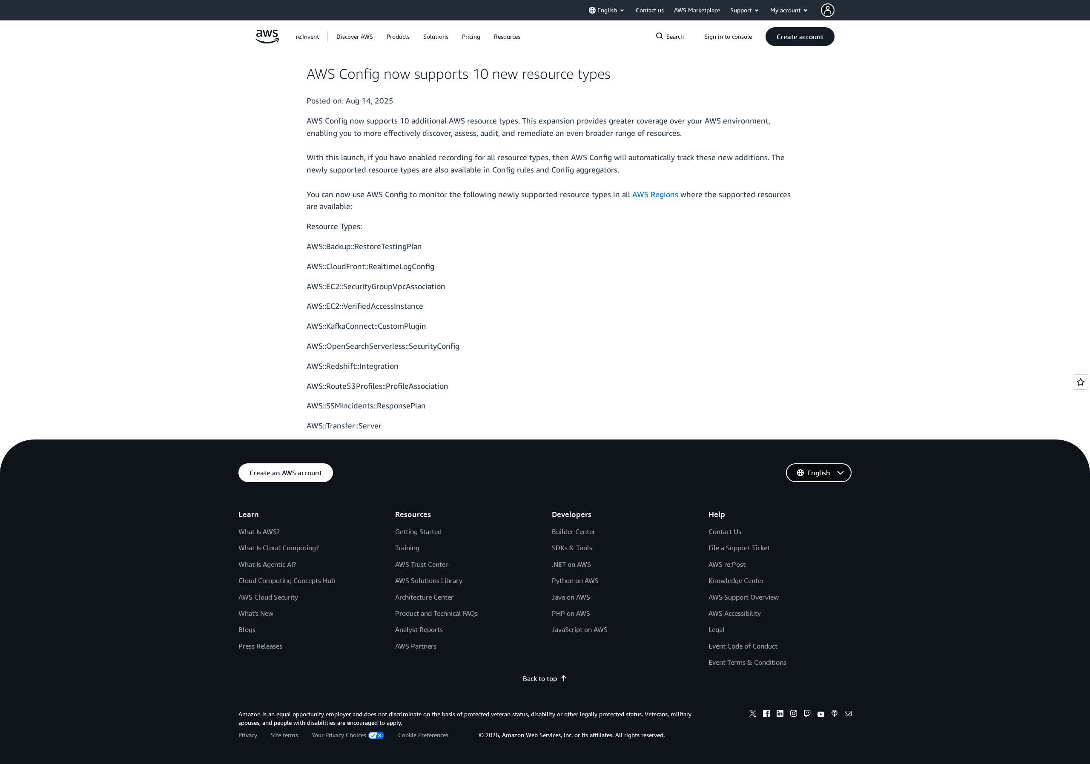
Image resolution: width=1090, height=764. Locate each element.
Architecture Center (424, 597)
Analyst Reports (419, 629)
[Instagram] (793, 714)
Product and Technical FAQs (436, 613)
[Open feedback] (1080, 382)
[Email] (848, 714)
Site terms (284, 734)
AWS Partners (415, 646)
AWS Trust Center (421, 564)
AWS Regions (655, 194)
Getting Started (418, 531)
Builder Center (573, 531)
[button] (355, 36)
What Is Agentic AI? (267, 564)
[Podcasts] (834, 714)
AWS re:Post (727, 564)
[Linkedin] (780, 714)
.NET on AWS (571, 564)
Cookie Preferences (423, 734)
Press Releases (260, 646)
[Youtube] (821, 714)
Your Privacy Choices (339, 734)
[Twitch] (807, 714)
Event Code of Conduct (742, 646)
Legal (716, 629)
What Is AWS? (259, 531)
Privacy (247, 734)
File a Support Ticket (739, 547)
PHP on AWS (571, 613)
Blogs (246, 629)
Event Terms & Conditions (747, 662)
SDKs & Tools (572, 547)
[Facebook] (766, 714)
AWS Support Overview (743, 597)
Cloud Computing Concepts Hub (286, 580)
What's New (255, 613)
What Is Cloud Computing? (278, 547)
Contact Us (724, 531)
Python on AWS (575, 580)
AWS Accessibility (734, 613)
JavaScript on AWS (580, 629)
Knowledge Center (736, 580)
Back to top (540, 678)
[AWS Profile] (828, 10)
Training (407, 547)
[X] (752, 714)
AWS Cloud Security (268, 597)
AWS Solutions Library (428, 580)
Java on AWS (571, 597)
